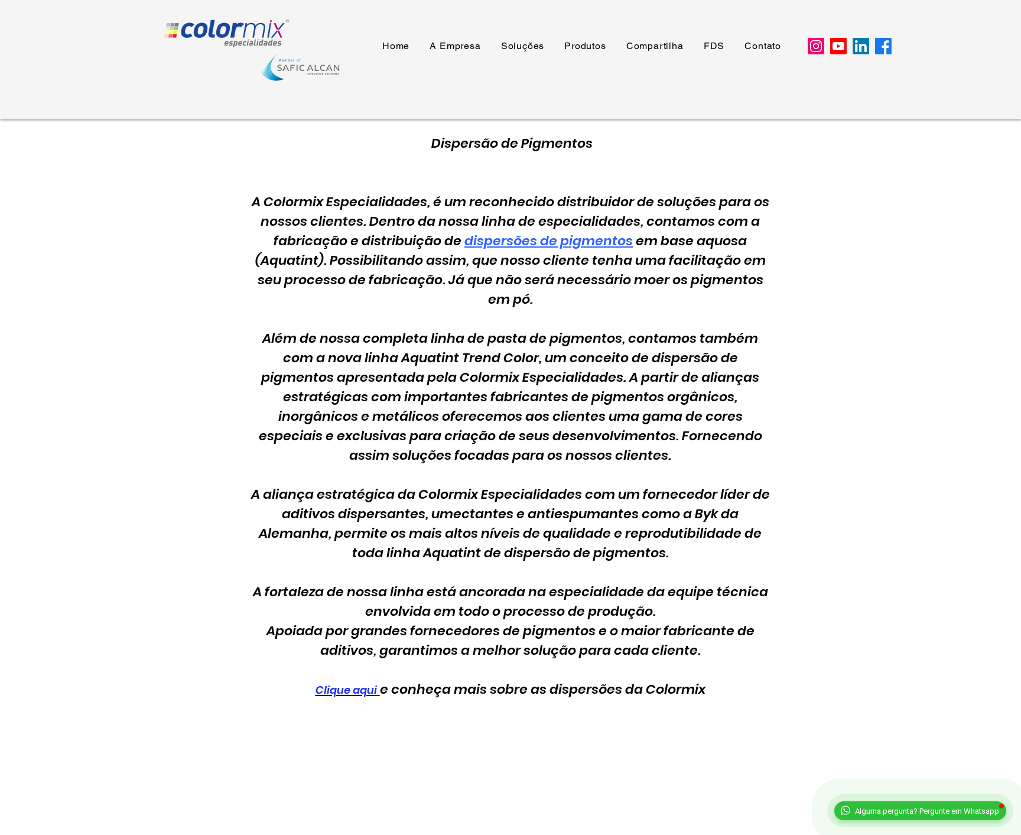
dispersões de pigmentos (548, 241)
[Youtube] (838, 46)
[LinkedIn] (861, 46)
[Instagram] (816, 46)
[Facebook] (883, 46)
